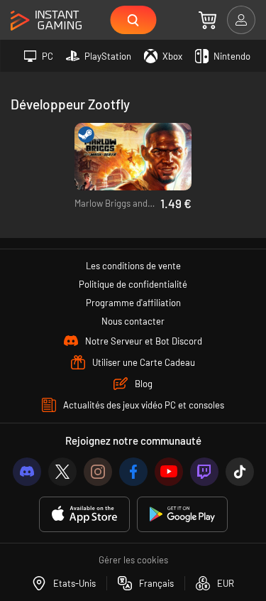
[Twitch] (204, 471)
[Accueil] (46, 21)
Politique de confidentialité (133, 284)
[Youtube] (169, 471)
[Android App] (182, 515)
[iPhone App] (84, 515)
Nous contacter (133, 321)
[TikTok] (240, 471)
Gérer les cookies (133, 559)
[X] (62, 471)
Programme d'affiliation (133, 302)
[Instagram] (98, 471)
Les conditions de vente (133, 265)
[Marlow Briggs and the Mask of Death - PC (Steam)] (133, 156)
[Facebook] (133, 471)
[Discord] (27, 471)
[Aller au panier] (207, 20)
